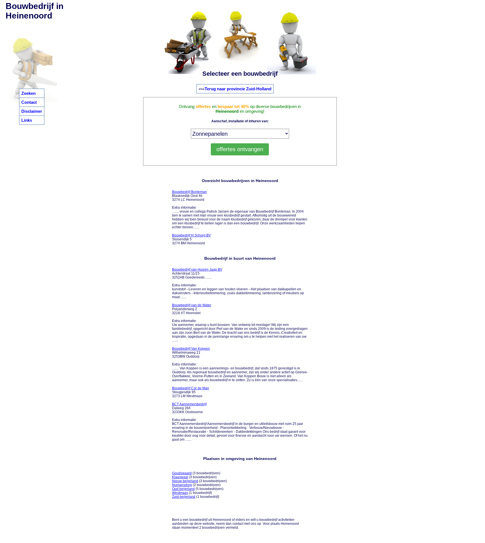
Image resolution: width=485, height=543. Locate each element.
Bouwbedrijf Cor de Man (190, 388)
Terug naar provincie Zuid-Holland (238, 88)
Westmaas (180, 493)
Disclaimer (31, 111)
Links (26, 120)
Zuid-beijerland (183, 497)
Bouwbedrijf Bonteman (189, 192)
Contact (29, 102)
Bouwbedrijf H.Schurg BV (191, 235)
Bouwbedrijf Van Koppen (191, 349)
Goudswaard (182, 473)
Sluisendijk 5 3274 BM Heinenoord (191, 239)
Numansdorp (182, 485)
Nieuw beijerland (185, 481)
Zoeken (28, 93)
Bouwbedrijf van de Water (191, 305)
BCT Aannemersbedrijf (189, 404)
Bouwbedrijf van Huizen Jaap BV (197, 270)
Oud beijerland (183, 489)
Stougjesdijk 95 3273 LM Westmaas (190, 392)
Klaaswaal (180, 477)
